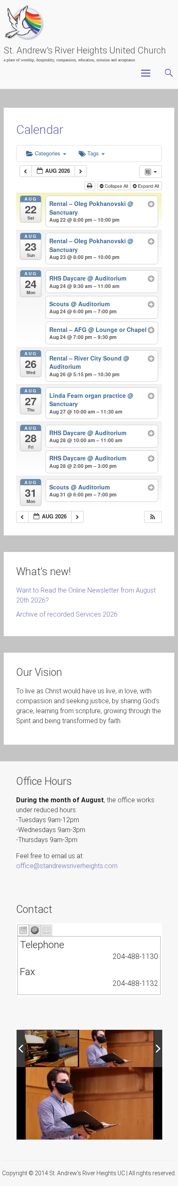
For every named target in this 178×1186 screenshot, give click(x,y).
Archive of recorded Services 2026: (67, 614)
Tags (94, 153)
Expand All (148, 185)
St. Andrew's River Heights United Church (85, 50)
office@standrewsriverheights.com (67, 866)
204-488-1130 (135, 956)
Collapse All (116, 185)
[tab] (23, 930)
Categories (48, 153)
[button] (152, 517)
